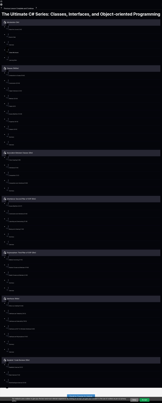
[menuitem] (1, 5)
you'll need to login (91, 393)
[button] (1, 2)
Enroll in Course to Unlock (81, 396)
